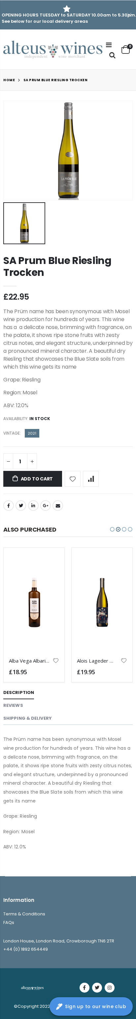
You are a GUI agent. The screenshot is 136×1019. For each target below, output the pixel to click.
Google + (45, 505)
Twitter (21, 505)
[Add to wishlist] (73, 479)
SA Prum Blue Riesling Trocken (57, 266)
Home (9, 80)
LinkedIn (33, 505)
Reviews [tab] (13, 705)
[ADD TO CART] (48, 564)
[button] (112, 529)
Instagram (110, 988)
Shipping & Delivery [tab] (27, 718)
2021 (32, 433)
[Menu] (109, 44)
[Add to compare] (91, 479)
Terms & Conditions (24, 914)
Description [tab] (18, 692)
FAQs (8, 922)
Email (57, 505)
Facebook (8, 505)
